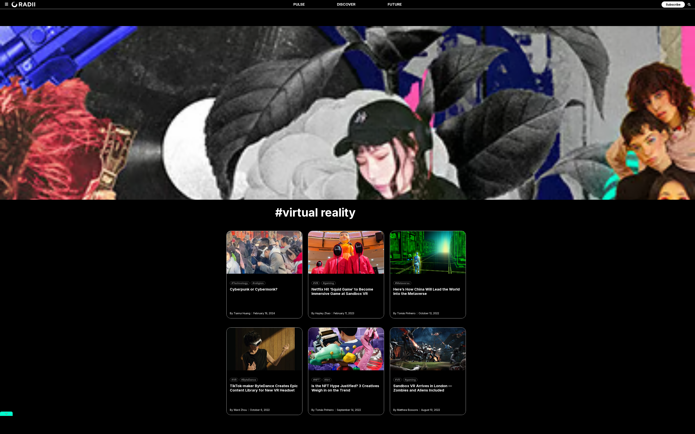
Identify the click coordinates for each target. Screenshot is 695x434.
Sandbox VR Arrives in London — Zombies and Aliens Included (422, 388)
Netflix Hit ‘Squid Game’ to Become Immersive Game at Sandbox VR (342, 291)
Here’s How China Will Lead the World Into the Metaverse (426, 291)
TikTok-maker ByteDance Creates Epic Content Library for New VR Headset (264, 388)
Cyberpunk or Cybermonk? (253, 289)
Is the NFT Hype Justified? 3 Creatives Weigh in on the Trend (345, 388)
